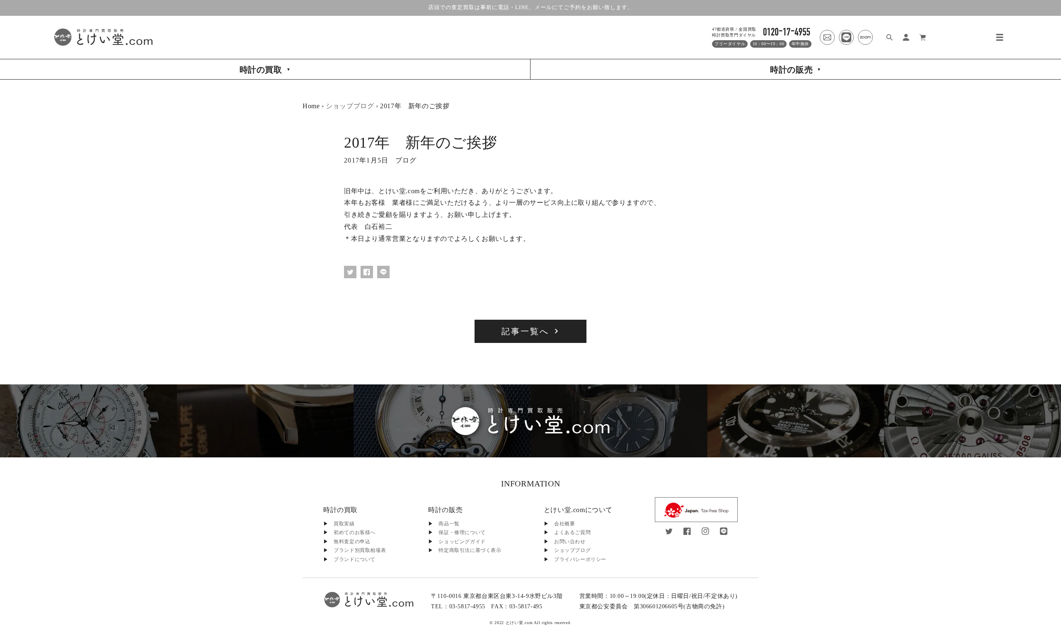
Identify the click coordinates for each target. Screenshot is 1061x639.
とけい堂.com (519, 622)
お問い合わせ (570, 541)
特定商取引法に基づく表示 (469, 550)
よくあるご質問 (572, 532)
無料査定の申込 (352, 541)
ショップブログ (350, 105)
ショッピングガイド (461, 541)
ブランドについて (354, 559)
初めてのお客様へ (354, 532)
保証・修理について (461, 532)
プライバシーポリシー (580, 559)
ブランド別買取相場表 (360, 550)
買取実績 (344, 524)
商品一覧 (448, 524)
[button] (1000, 37)
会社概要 (564, 524)
